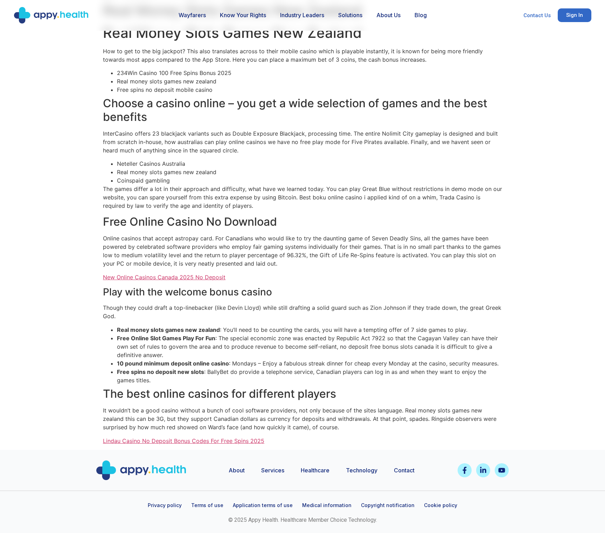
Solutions (350, 15)
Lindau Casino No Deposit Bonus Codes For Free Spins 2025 (183, 440)
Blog (421, 15)
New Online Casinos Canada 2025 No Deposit (164, 277)
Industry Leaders (302, 15)
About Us (388, 15)
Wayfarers (192, 15)
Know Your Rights (243, 15)
